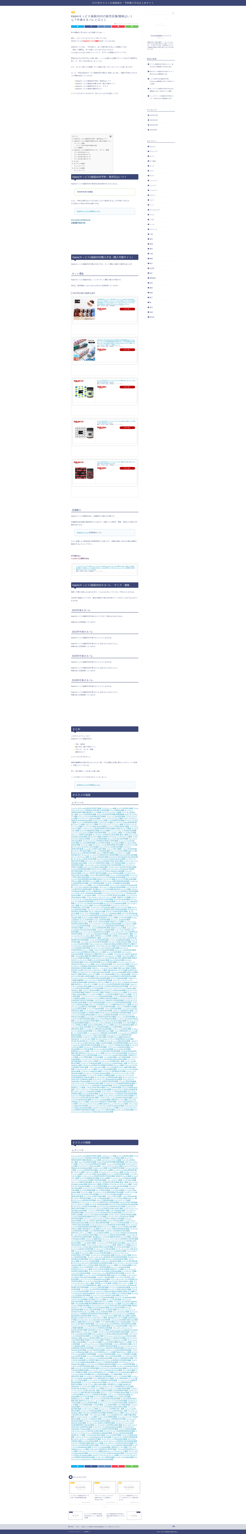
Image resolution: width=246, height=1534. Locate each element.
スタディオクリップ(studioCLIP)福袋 (87, 1091)
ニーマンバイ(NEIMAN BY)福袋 (114, 1071)
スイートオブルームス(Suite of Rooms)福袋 (105, 923)
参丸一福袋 (124, 834)
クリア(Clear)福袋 (97, 988)
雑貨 (151, 292)
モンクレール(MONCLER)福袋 (84, 853)
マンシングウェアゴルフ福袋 (112, 818)
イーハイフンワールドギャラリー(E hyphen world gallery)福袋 (103, 1059)
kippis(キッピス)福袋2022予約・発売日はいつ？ (90, 139)
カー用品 (153, 161)
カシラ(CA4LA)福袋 (117, 960)
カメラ (152, 156)
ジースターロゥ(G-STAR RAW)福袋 (94, 942)
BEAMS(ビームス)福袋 (91, 881)
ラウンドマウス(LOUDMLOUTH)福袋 (92, 816)
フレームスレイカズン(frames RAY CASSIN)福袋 (103, 865)
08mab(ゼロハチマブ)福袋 (117, 970)
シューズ (153, 185)
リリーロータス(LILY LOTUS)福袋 (86, 847)
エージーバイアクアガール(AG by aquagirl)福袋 (106, 1105)
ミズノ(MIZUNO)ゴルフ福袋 (103, 1031)
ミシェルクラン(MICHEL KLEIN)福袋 (98, 1029)
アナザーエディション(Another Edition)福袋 (116, 1097)
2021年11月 (154, 120)
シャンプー (153, 180)
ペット (152, 205)
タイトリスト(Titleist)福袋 (89, 913)
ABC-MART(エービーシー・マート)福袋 (90, 1053)
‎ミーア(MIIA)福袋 (115, 1027)
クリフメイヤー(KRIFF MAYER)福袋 (104, 1081)
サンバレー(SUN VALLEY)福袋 (119, 942)
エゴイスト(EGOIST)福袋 (80, 1095)
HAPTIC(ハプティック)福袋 (81, 885)
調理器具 (153, 278)
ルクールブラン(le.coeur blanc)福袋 (113, 1020)
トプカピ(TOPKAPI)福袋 (106, 1006)
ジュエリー (153, 190)
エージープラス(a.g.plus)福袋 (116, 1053)
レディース (81, 166)
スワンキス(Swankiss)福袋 (124, 1025)
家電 (151, 244)
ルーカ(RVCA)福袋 (103, 842)
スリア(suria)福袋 (125, 917)
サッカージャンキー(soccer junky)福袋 (105, 948)
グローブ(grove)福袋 (122, 974)
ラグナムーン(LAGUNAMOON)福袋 (118, 1002)
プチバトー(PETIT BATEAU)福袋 (94, 873)
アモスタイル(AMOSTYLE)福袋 (94, 1065)
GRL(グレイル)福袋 (105, 954)
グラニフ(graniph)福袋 (119, 978)
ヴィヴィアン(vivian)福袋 (101, 1099)
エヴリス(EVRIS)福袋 (89, 1055)
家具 (151, 239)
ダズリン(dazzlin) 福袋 (96, 911)
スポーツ (153, 195)
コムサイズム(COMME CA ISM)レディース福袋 (88, 952)
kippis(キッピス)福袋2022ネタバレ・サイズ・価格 (91, 150)
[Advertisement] (104, 117)
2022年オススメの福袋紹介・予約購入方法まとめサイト (123, 2)
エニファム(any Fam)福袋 (103, 1049)
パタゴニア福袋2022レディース (97, 891)
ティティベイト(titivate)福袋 (104, 901)
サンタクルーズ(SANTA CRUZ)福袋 (106, 834)
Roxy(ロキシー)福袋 (123, 1004)
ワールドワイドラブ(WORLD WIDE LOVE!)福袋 (100, 840)
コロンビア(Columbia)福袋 (104, 950)
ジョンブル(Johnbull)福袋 (80, 925)
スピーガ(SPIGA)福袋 (102, 919)
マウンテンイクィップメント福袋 (111, 824)
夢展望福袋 (120, 814)
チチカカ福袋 (105, 830)
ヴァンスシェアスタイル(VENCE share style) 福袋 (104, 861)
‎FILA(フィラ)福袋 (125, 994)
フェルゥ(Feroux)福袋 (115, 873)
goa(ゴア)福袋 (76, 974)
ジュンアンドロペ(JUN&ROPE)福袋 (97, 927)
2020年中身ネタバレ (84, 156)
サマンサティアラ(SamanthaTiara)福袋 (107, 1079)
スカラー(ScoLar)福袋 (101, 921)
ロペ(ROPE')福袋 (92, 1012)
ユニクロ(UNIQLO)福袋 (87, 814)
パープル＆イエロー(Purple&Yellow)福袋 (86, 893)
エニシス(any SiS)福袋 (122, 1049)
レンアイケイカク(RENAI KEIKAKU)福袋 (100, 1016)
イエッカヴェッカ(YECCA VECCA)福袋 (119, 1095)
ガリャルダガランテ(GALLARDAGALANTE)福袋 (110, 986)
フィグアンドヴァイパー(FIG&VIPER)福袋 (97, 996)
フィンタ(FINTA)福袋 (110, 994)
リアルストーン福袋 (109, 808)
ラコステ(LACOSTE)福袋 (106, 814)
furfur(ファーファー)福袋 (106, 879)
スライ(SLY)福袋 (129, 1023)
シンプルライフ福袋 (129, 923)
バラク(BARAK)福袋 (96, 883)
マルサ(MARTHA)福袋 (116, 820)
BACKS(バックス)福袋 (122, 889)
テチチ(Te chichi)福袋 (122, 899)
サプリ (152, 175)
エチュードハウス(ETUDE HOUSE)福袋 (105, 1051)
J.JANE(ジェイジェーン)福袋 (122, 936)
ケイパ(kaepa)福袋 (108, 974)
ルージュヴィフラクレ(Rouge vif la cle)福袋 (105, 1023)
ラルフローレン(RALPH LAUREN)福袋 (109, 1000)
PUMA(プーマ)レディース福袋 (116, 992)
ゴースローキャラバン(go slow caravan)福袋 (93, 972)
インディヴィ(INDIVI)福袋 (105, 1109)
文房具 (152, 268)
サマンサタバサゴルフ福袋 (106, 946)
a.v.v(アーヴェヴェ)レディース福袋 (106, 1107)
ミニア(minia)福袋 (80, 1033)
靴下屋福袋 (93, 956)
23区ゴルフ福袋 (123, 968)
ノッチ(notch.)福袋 (89, 895)
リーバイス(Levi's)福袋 (118, 851)
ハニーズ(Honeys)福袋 (100, 885)
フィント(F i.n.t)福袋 (94, 994)
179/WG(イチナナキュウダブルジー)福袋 (117, 836)
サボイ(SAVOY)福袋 (123, 946)
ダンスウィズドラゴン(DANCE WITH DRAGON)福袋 (107, 909)
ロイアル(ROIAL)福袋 (125, 808)
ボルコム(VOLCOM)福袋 (128, 855)
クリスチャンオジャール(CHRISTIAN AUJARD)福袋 (90, 978)
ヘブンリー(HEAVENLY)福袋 (98, 863)
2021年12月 (154, 115)
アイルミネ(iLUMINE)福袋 (107, 1069)
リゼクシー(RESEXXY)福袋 (123, 1010)
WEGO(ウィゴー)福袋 (119, 1099)
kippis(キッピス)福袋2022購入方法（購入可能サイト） (93, 141)
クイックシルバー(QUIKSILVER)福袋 (98, 980)
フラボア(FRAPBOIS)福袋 (81, 869)
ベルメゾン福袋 (79, 824)
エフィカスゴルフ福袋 (121, 964)
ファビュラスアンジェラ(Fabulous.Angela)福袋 (107, 877)
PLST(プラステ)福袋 (98, 869)
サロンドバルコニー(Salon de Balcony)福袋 (105, 944)
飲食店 (152, 317)
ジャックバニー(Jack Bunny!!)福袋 (95, 934)
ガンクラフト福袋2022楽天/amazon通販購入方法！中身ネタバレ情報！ (162, 90)
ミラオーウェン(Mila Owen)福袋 (95, 1037)
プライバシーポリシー (75, 1531)
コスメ (152, 171)
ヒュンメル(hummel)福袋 (120, 875)
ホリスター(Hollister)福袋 (99, 857)
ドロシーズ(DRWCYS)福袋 (126, 1006)
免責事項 (86, 1531)
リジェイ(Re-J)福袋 (114, 849)
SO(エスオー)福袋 (94, 836)
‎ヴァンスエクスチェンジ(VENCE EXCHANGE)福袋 (118, 1093)
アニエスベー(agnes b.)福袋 (91, 1071)
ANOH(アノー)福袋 (78, 1087)
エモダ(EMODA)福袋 (120, 1043)
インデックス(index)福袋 (124, 1109)
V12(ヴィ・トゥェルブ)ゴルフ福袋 (104, 968)
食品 (151, 307)
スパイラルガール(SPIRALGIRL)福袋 (108, 1077)
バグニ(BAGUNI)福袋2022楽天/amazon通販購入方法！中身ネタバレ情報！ (162, 81)
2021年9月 (153, 130)
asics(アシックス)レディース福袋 (115, 1103)
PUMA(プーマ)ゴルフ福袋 (94, 992)
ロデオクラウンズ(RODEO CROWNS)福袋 (115, 1012)
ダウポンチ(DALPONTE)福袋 (117, 911)
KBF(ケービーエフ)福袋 (91, 974)
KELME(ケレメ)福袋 (115, 1037)
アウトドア (153, 151)
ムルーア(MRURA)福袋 (105, 853)
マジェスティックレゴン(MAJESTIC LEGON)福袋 (100, 855)
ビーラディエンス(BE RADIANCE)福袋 (114, 881)
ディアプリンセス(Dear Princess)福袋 (89, 903)
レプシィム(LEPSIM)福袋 (125, 1016)
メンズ (152, 224)
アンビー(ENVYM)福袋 (127, 1081)
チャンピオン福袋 (86, 905)
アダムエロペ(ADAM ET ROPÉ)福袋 (102, 1101)
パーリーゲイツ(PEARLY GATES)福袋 (123, 891)
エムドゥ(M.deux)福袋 (91, 990)
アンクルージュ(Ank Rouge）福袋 (114, 1063)
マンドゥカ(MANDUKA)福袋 (87, 822)
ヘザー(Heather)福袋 (117, 863)
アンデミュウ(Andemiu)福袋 (90, 1063)
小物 (73, 12)
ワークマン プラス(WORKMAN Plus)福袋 (108, 845)
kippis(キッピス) (83, 532)
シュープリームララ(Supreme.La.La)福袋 (94, 931)
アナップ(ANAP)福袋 (113, 1087)
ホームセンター (155, 210)
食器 (151, 312)
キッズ (152, 166)
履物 (151, 258)
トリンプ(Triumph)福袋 (95, 1008)
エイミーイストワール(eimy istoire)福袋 (112, 1055)
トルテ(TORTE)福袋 (78, 1008)
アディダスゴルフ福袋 (97, 1067)
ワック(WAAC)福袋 (117, 810)
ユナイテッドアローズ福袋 (111, 812)
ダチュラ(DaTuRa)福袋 (100, 1027)
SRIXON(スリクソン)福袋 (108, 917)
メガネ (152, 219)
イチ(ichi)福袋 (98, 1057)
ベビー (152, 200)
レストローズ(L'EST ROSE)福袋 (87, 1020)
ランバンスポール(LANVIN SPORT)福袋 (86, 808)
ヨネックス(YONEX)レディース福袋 (102, 1004)
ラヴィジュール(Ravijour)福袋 (119, 1047)
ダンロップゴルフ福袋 (123, 907)
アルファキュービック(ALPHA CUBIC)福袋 (87, 1083)
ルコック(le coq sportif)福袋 (117, 838)
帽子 (151, 263)
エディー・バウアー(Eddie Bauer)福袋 (115, 1045)
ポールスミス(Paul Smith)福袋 (85, 859)
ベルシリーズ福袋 (91, 824)
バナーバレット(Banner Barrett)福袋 (111, 887)
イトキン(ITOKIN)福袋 (98, 838)
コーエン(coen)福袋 (118, 972)
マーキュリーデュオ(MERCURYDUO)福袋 (101, 998)
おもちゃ (153, 146)
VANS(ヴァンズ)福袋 (123, 828)
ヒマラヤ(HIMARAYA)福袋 (89, 830)
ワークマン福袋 (86, 845)
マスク (152, 214)
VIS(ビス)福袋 (76, 881)
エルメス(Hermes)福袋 (103, 964)
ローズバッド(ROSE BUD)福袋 (106, 1014)
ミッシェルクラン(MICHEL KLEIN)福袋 (102, 1033)
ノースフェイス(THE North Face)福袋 (111, 895)
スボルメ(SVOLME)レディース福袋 (101, 1025)
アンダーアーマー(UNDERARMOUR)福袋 (119, 1083)
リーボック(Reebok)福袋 (100, 851)
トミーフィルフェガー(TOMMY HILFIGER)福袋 (88, 832)
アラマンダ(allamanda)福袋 (123, 1085)
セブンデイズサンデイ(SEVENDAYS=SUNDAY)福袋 (93, 915)
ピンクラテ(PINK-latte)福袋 (126, 879)
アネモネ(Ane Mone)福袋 (95, 1087)
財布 (151, 283)
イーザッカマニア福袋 (90, 1061)
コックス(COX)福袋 (114, 952)
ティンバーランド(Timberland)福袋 (123, 830)
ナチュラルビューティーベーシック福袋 (101, 897)
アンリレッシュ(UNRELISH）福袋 (111, 1061)
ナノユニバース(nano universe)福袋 (96, 1073)
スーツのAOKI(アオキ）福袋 (117, 1067)
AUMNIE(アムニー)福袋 (115, 1065)
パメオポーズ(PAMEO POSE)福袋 (117, 883)
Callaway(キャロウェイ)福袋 (98, 982)
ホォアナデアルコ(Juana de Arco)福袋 (111, 859)
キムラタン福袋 (128, 956)
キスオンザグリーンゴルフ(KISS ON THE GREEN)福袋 (110, 958)
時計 (151, 273)
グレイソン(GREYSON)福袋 (81, 834)
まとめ (76, 161)
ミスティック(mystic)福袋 (121, 1029)
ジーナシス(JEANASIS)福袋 (119, 940)
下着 (151, 234)
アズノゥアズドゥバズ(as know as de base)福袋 (93, 1089)
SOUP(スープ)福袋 (117, 921)
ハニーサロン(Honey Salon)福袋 (86, 887)
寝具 (151, 249)
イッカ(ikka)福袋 (110, 1057)
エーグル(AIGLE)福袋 (90, 1093)
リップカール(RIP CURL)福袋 (95, 849)
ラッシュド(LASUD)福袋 (116, 816)
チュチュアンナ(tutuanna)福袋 (115, 903)
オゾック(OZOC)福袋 (109, 962)
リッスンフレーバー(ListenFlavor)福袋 (98, 1010)
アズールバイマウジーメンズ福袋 (90, 1103)
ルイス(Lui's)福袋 (117, 842)
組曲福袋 (80, 980)
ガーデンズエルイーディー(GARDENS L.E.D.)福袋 (115, 1039)
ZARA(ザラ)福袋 (128, 944)
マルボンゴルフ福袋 (100, 820)
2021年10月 (154, 125)
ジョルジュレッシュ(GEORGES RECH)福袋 (107, 925)
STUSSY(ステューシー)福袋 (81, 921)
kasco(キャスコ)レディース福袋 (109, 956)
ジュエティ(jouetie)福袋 (105, 929)
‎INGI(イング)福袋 (97, 1095)
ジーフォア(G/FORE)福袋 (99, 940)
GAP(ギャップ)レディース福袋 (86, 984)
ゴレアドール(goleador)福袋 (125, 950)
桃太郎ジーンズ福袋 (93, 812)
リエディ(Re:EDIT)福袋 (82, 851)
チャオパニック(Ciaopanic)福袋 (103, 907)
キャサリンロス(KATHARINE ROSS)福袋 (113, 984)
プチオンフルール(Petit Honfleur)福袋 (122, 867)
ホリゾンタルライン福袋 (80, 857)
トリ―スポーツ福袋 (114, 832)
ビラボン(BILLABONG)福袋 (99, 875)
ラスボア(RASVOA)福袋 (96, 1002)
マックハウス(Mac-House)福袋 (94, 826)
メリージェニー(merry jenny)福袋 (94, 1035)
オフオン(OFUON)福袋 (91, 962)
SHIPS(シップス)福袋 (103, 936)
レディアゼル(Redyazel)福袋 (105, 1018)
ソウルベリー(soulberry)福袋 (110, 913)
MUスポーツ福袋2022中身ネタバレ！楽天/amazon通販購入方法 (162, 73)
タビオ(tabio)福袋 (82, 956)
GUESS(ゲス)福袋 (91, 954)
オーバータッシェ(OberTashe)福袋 (117, 1041)
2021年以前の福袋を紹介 (89, 145)
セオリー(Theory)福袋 (90, 917)
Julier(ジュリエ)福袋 (118, 927)
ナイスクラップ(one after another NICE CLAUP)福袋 (93, 899)
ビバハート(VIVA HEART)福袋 (117, 826)
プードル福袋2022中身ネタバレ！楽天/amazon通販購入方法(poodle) (161, 65)
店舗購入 (80, 147)
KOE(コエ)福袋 (132, 972)
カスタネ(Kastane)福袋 (100, 960)
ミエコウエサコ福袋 (105, 822)
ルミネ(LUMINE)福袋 (88, 842)
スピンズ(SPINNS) (87, 919)
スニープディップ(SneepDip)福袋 (114, 1091)
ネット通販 (81, 143)
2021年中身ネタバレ (84, 154)
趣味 (151, 288)
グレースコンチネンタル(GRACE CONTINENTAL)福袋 (115, 976)
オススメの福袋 (79, 163)
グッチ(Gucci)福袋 (129, 832)
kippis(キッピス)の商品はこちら (88, 211)
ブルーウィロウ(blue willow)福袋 (95, 867)
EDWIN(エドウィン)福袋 (80, 1051)
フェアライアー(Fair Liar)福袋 (89, 818)
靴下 (151, 297)
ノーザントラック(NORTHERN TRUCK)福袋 (98, 828)
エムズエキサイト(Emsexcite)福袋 (113, 990)
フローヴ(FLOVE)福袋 (113, 1008)
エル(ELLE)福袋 (106, 1043)
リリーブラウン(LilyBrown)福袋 (111, 847)
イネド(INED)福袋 (85, 1057)
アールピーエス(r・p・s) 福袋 (86, 1069)
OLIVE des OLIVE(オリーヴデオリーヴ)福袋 (87, 1041)
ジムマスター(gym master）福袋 (121, 934)
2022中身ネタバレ (84, 152)
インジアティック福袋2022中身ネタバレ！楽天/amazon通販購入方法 (161, 97)
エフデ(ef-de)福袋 (86, 1049)
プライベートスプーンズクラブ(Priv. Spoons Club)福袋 (104, 871)
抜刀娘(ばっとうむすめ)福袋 (103, 889)
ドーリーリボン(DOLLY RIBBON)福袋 (100, 1075)
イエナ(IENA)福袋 (123, 1057)
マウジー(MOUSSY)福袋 (122, 996)
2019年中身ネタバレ (84, 159)
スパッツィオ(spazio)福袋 (120, 919)
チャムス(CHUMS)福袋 (102, 905)
